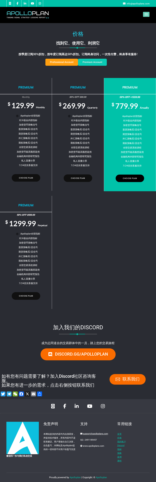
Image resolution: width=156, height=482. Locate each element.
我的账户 (121, 441)
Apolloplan (75, 477)
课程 (119, 461)
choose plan (26, 178)
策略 (119, 453)
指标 (119, 449)
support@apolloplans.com (95, 433)
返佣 (119, 457)
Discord (120, 445)
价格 (119, 438)
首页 (119, 434)
